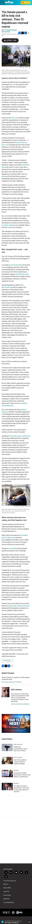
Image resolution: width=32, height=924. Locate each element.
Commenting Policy (8, 902)
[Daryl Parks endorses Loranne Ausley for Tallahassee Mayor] (7, 760)
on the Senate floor (15, 265)
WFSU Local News (18, 744)
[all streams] (29, 922)
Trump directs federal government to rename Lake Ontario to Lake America (22, 775)
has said (11, 548)
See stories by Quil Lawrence (20, 704)
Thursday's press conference (20, 436)
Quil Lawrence (6, 32)
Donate (26, 2)
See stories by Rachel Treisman (12, 682)
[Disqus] (16, 840)
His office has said (22, 274)
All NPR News (7, 660)
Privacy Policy (7, 895)
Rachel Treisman (12, 30)
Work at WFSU (7, 888)
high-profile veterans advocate (19, 606)
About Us (5, 884)
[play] (3, 922)
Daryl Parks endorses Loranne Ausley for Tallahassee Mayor (20, 761)
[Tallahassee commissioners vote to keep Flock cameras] (7, 747)
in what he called (7, 225)
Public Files (6, 898)
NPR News (16, 770)
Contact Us (6, 891)
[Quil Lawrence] (5, 692)
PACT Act (14, 118)
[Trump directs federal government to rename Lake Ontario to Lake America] (7, 773)
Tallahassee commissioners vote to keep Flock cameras (20, 748)
